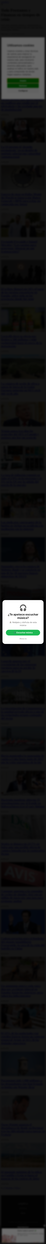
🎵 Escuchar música (23, 633)
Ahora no (23, 639)
